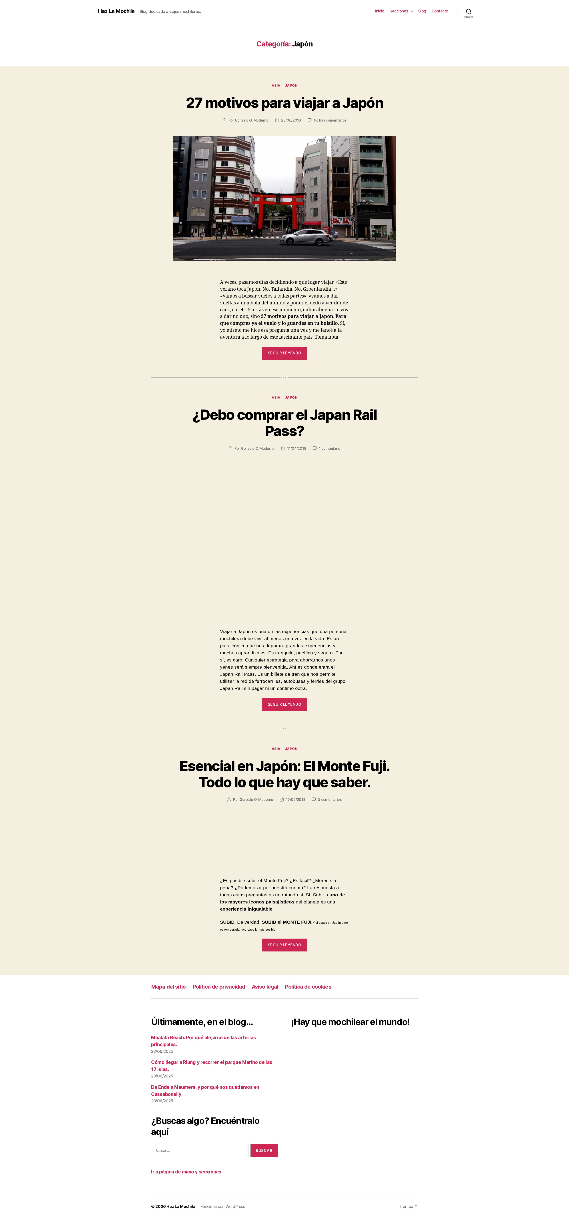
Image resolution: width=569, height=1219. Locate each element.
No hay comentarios (330, 120)
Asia (276, 86)
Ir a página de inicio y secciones (186, 1172)
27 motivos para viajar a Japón (284, 102)
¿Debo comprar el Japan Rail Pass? (284, 422)
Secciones (399, 11)
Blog (422, 11)
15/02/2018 (295, 799)
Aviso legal (265, 986)
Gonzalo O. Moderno (251, 120)
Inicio (379, 11)
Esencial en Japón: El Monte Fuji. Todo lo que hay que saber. (284, 774)
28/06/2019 (291, 120)
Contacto (440, 11)
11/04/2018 (296, 448)
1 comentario (329, 448)
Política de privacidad (218, 986)
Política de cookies (308, 986)
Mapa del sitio (168, 986)
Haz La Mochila (116, 11)
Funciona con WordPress (222, 1206)
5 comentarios (330, 799)
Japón (291, 86)
